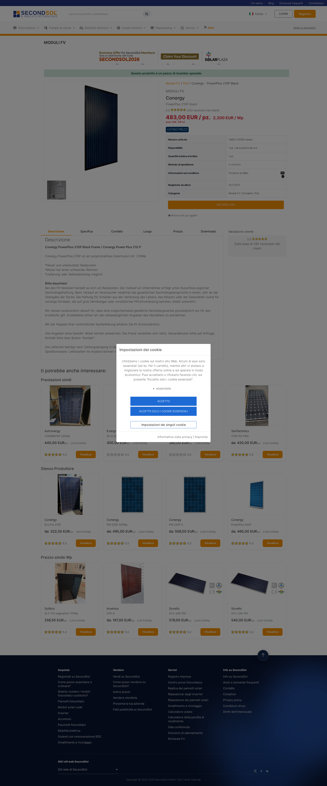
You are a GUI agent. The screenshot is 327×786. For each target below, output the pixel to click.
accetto (163, 401)
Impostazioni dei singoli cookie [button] (163, 425)
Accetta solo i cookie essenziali (163, 411)
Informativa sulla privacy (174, 437)
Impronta (201, 437)
